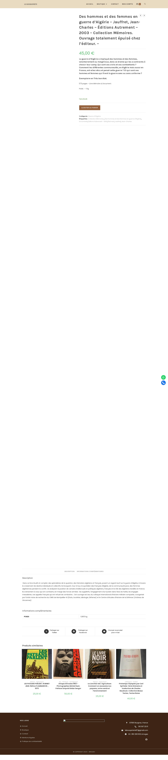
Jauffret (118, 121)
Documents (83, 121)
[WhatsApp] (163, 377)
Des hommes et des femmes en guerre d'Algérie (123, 119)
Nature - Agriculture (37, 682)
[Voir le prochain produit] (144, 15)
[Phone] (163, 382)
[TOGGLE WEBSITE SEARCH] (145, 4)
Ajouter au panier (89, 108)
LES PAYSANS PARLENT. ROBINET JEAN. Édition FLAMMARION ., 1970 (37, 686)
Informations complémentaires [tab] (90, 571)
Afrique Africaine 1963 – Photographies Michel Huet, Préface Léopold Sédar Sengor (68, 686)
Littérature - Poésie (131, 682)
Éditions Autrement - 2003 (97, 121)
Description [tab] (69, 571)
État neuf (111, 121)
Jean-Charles (126, 121)
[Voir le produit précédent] (140, 15)
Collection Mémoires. (96, 119)
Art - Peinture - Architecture (68, 682)
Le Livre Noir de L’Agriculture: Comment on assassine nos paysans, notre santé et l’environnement (100, 687)
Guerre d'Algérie (94, 116)
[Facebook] (146, 739)
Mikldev (92, 752)
